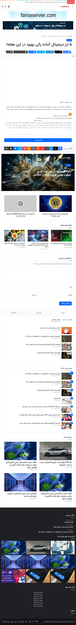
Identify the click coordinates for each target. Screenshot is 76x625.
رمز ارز (65, 36)
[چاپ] (6, 148)
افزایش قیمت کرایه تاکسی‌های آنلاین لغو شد (48, 353)
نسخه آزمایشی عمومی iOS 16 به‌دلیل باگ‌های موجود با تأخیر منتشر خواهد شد (39, 415)
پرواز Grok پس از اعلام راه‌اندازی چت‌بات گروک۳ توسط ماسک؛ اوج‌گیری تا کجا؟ (38, 245)
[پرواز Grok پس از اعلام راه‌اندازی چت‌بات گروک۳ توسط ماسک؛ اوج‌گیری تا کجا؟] (38, 236)
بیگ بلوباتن (57, 398)
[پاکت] (24, 148)
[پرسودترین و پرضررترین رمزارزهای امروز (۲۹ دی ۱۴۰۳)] (61, 236)
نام (71, 287)
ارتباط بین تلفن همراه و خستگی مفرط (50, 328)
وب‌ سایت (34, 295)
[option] (38, 172)
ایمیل (70, 295)
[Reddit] (38, 148)
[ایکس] (55, 148)
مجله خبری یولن (38, 596)
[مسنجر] (15, 148)
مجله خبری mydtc (38, 602)
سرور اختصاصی (6, 622)
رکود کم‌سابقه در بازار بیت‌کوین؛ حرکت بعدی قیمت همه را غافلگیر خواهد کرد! (52, 173)
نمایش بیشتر (38, 140)
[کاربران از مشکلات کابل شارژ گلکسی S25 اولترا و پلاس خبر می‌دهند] (63, 576)
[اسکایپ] (20, 148)
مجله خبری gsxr (38, 600)
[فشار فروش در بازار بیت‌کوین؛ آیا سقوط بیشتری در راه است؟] (14, 236)
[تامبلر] (47, 148)
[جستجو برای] (2, 7)
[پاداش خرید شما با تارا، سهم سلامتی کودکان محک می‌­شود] (13, 576)
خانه (69, 36)
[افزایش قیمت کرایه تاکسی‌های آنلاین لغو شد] (67, 355)
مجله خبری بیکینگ (38, 592)
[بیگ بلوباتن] (67, 400)
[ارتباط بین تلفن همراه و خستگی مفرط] (67, 330)
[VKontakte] (33, 148)
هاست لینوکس (52, 622)
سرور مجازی (60, 622)
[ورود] (9, 7)
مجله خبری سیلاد (38, 604)
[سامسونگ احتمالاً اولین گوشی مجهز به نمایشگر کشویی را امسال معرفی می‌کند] (67, 425)
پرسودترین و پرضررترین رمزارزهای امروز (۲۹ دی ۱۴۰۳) (61, 244)
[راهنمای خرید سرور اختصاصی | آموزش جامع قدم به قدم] (20, 482)
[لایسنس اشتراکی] (67, 322)
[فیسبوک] (60, 148)
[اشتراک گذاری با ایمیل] (11, 148)
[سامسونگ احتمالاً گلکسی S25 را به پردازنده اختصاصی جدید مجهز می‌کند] (67, 409)
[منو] (72, 7)
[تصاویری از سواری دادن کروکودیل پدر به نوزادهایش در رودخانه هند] (67, 338)
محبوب (63, 313)
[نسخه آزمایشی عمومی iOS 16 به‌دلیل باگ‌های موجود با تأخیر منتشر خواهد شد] (67, 417)
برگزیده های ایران (38, 594)
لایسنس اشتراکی (56, 320)
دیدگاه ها (14, 313)
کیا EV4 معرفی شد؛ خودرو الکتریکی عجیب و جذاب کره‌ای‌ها (55, 463)
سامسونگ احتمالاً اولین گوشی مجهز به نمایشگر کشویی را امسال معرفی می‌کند (39, 423)
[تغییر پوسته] (5, 7)
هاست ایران (21, 622)
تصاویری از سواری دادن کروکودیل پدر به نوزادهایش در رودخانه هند (42, 336)
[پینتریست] (42, 148)
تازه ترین (38, 313)
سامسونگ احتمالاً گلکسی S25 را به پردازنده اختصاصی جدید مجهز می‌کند (41, 407)
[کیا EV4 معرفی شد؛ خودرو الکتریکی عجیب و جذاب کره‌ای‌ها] (55, 451)
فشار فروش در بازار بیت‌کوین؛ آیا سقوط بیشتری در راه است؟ (15, 244)
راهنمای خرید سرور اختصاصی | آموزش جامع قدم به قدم (22, 495)
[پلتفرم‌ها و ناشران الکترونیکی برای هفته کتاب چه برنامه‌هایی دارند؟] (67, 347)
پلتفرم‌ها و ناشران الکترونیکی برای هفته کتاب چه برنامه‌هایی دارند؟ (43, 344)
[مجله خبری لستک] (65, 6)
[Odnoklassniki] (29, 148)
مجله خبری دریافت (38, 606)
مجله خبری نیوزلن (38, 598)
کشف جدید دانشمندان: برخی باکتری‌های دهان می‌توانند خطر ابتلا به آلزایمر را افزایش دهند (43, 2)
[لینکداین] (51, 148)
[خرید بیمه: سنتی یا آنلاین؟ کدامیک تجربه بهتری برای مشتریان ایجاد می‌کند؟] (63, 547)
